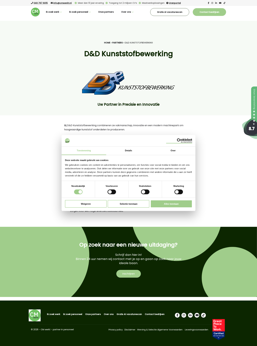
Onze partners (106, 11)
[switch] (112, 191)
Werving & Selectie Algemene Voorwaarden (159, 329)
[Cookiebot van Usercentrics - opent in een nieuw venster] (179, 140)
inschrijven (128, 273)
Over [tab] (173, 150)
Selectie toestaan (128, 204)
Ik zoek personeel (78, 11)
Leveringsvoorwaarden (196, 329)
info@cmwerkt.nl (62, 2)
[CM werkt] (249, 138)
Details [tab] (128, 150)
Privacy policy (116, 329)
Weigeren (86, 204)
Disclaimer (129, 329)
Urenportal (175, 2)
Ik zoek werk (52, 11)
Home (107, 42)
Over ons (126, 11)
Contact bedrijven (209, 12)
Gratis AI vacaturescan (169, 12)
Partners (117, 42)
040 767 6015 (41, 2)
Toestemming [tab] (84, 150)
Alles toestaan (171, 204)
